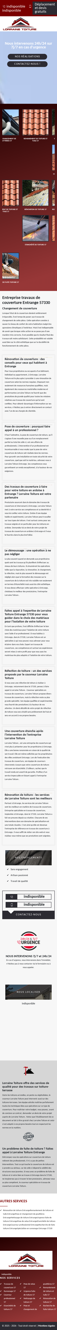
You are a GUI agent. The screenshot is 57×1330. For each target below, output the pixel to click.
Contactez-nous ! (27, 64)
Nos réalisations (27, 56)
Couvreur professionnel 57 (9, 1298)
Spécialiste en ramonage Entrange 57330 (34, 1228)
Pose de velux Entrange (27, 1221)
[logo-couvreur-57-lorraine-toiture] (23, 23)
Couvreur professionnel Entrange (25, 1225)
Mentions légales (46, 1326)
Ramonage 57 (10, 1291)
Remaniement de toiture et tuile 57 (49, 1291)
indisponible (16, 6)
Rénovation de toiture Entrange (16, 1210)
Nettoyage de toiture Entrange (24, 1218)
